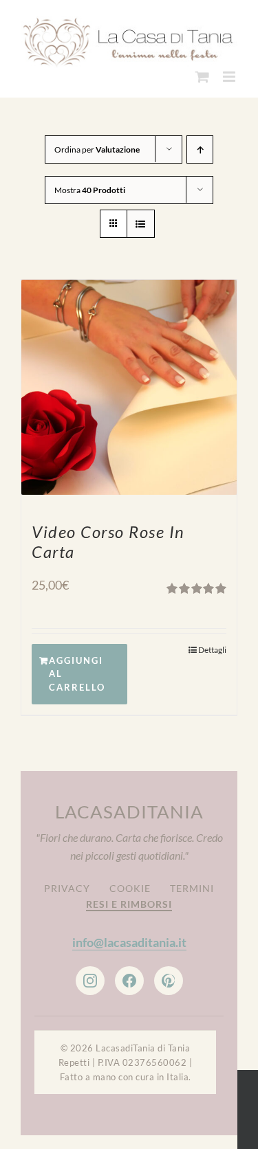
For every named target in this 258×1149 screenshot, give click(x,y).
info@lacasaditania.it (129, 938)
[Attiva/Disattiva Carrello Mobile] (202, 72)
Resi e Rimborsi (129, 900)
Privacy (67, 884)
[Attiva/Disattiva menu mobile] (230, 72)
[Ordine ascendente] (199, 145)
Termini (192, 884)
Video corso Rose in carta (108, 537)
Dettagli (212, 645)
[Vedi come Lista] (140, 219)
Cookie (130, 884)
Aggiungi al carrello (77, 670)
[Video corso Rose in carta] (129, 383)
